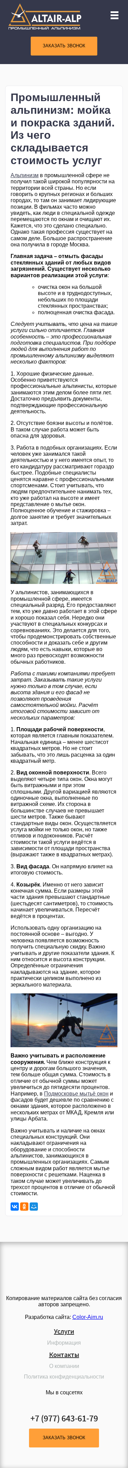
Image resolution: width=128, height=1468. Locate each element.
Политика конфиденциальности (64, 1377)
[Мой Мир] (34, 1206)
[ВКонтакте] (15, 1206)
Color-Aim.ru (87, 1317)
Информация (64, 1343)
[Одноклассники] (24, 1206)
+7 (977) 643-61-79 (64, 1418)
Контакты (64, 1354)
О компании (64, 1366)
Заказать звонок (64, 45)
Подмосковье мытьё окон (76, 1094)
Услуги (64, 1331)
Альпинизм (25, 175)
